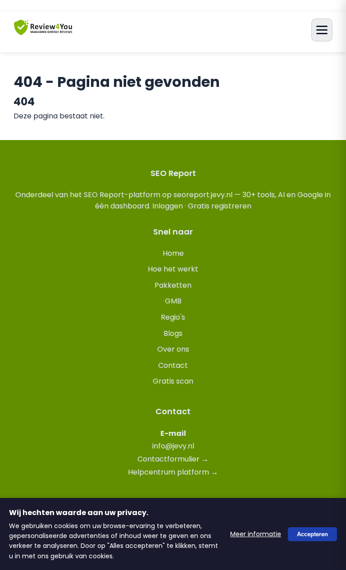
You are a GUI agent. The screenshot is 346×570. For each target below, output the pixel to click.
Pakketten (173, 285)
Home (173, 253)
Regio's (173, 317)
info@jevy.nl (173, 446)
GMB (173, 301)
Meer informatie (255, 533)
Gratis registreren (219, 206)
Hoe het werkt (173, 269)
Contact (173, 365)
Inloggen (167, 206)
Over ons (173, 349)
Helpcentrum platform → (173, 472)
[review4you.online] (43, 31)
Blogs (173, 333)
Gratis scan (173, 381)
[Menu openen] (321, 29)
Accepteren (312, 533)
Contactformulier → (173, 459)
